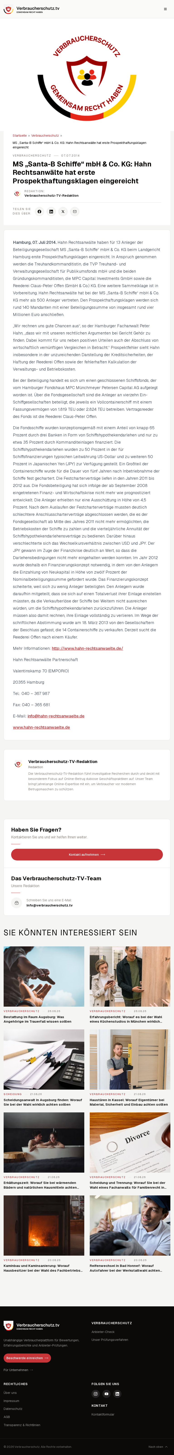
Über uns (10, 1393)
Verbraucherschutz (45, 136)
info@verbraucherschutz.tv (50, 905)
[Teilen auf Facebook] (39, 211)
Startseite (20, 136)
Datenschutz (13, 1409)
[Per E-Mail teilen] (74, 211)
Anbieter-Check (103, 1332)
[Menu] (165, 9)
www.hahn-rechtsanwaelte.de (41, 727)
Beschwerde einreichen (24, 1358)
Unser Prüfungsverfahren (110, 1340)
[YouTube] (106, 1394)
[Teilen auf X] (63, 211)
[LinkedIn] (117, 1394)
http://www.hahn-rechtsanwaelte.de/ (87, 648)
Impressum (11, 1401)
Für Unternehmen (16, 1370)
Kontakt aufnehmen (84, 855)
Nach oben (156, 1447)
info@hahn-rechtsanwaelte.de (56, 716)
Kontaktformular (103, 1414)
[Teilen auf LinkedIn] (51, 211)
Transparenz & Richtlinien (22, 1425)
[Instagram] (96, 1394)
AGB (7, 1417)
